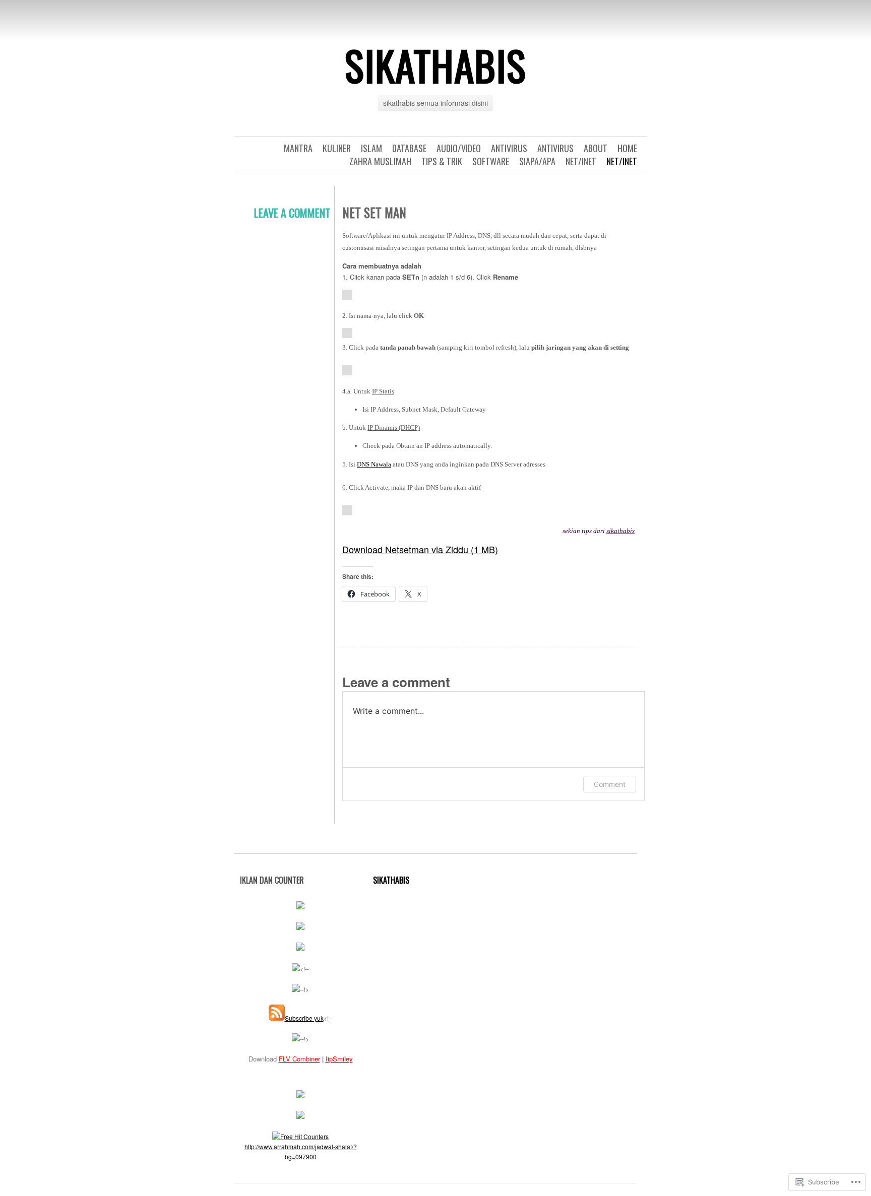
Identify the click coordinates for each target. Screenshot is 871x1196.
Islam (371, 148)
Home (627, 148)
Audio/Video (459, 148)
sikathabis (435, 65)
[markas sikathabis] (300, 948)
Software (490, 161)
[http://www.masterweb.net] (300, 927)
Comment (610, 784)
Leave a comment (292, 213)
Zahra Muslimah (380, 161)
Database (409, 148)
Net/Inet (621, 161)
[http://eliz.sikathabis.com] (300, 906)
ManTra (298, 148)
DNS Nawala (374, 464)
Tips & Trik (441, 161)
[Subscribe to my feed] (277, 1018)
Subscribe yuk (304, 1018)
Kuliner (337, 148)
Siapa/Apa (537, 161)
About (595, 148)
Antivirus (555, 148)
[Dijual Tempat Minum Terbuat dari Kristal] (296, 989)
